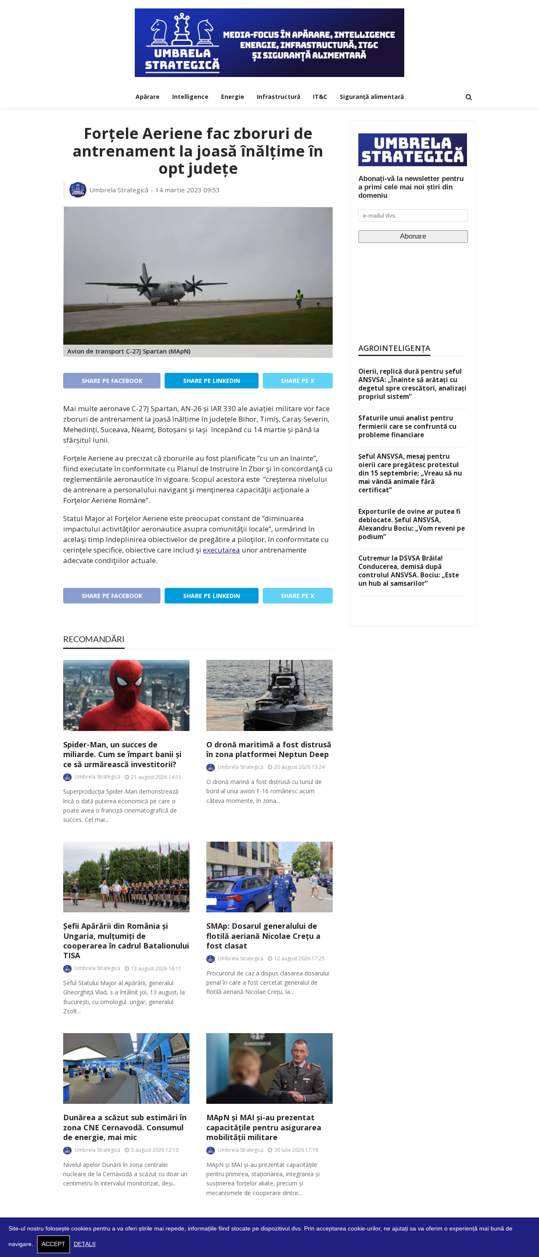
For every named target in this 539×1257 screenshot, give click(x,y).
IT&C (320, 97)
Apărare (148, 97)
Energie (232, 97)
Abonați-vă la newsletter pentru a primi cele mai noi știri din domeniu (411, 187)
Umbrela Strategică (119, 190)
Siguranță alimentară (372, 97)
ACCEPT (53, 1244)
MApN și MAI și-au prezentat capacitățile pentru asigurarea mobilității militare (263, 1127)
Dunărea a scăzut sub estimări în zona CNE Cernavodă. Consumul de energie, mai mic (125, 1127)
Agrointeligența (394, 348)
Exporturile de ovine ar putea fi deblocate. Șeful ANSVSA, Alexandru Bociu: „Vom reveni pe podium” (411, 524)
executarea (221, 550)
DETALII (85, 1244)
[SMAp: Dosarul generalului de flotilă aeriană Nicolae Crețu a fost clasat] (269, 877)
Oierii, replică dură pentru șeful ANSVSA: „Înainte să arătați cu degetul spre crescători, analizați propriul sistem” (412, 384)
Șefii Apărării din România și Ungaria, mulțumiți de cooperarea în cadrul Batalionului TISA (126, 940)
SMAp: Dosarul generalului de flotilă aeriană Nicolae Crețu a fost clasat (263, 936)
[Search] (469, 97)
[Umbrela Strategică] (269, 42)
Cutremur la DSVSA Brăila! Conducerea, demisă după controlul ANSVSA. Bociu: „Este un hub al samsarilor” (408, 570)
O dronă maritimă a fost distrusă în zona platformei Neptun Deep (268, 749)
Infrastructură (278, 97)
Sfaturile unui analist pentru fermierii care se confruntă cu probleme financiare (407, 426)
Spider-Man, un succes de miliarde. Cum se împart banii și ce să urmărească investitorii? (122, 754)
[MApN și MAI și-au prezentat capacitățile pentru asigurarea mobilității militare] (269, 1068)
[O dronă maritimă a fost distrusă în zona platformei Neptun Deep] (269, 695)
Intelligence (190, 97)
